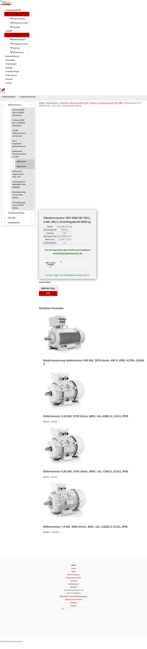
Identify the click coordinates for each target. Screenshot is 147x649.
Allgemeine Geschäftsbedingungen (73, 596)
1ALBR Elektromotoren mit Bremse (19, 133)
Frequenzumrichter (20, 23)
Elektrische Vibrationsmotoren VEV (19, 154)
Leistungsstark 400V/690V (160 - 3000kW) (19, 184)
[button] (19, 10)
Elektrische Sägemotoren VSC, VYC (18, 174)
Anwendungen (11, 64)
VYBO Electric (11, 75)
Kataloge (8, 68)
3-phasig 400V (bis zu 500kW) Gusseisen (18, 123)
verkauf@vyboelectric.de (67, 253)
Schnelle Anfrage (12, 72)
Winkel (41, 103)
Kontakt (8, 83)
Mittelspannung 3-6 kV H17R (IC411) (19, 195)
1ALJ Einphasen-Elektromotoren (19, 143)
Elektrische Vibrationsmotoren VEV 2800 (106, 103)
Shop (7, 31)
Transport (73, 603)
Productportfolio (11, 10)
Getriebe (16, 27)
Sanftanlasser (18, 52)
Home (73, 568)
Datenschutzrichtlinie (73, 599)
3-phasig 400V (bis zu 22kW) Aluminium (18, 112)
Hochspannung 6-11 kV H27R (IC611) (18, 205)
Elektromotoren (19, 19)
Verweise (9, 79)
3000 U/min (21, 162)
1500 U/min (21, 167)
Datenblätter (10, 60)
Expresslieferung (12, 56)
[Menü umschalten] (16, 14)
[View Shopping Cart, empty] (2, 91)
